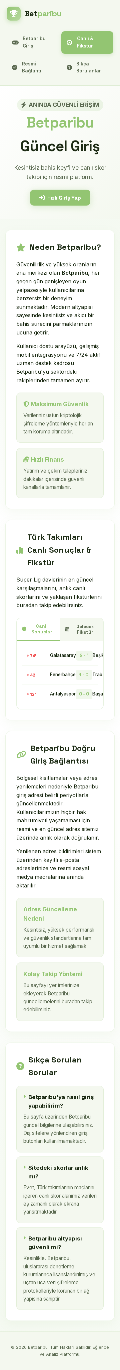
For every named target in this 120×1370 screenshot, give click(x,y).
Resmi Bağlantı (31, 67)
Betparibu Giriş (34, 42)
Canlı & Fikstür (85, 42)
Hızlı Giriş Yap (64, 197)
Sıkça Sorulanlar (88, 67)
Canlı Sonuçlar (41, 629)
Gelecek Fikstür (85, 629)
